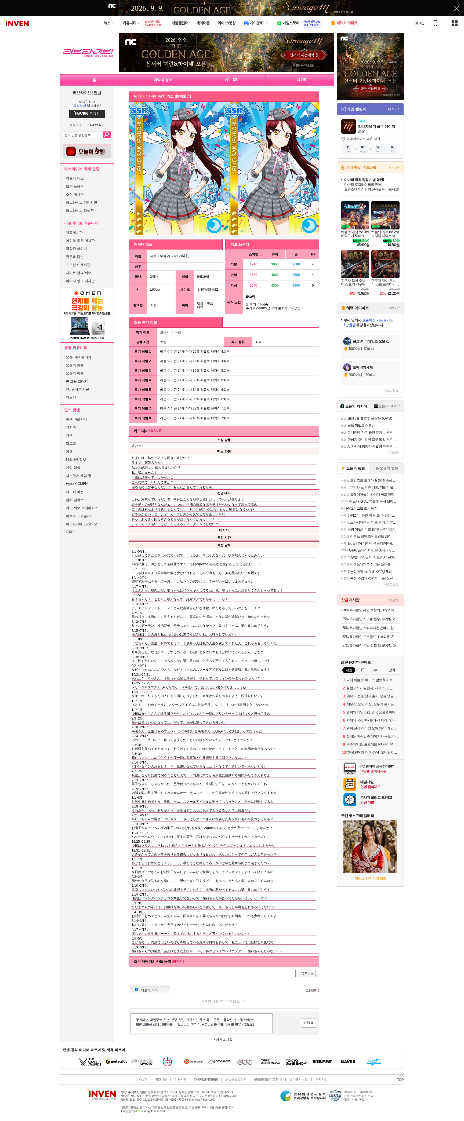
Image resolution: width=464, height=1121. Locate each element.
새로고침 (390, 390)
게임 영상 (73, 467)
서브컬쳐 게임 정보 (80, 475)
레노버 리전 (75, 492)
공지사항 (321, 1079)
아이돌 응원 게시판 (80, 240)
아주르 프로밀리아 (80, 516)
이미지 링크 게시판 (80, 281)
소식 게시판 (75, 194)
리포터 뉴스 (75, 178)
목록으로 (307, 973)
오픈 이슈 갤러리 (78, 357)
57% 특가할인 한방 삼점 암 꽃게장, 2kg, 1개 (371, 646)
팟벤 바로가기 (76, 419)
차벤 (69, 435)
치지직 (71, 427)
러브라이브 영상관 (80, 210)
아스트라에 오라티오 (81, 524)
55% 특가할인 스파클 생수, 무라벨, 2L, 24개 (371, 619)
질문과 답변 (75, 256)
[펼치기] (155, 431)
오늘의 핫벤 (75, 365)
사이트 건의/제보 (78, 273)
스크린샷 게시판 (78, 264)
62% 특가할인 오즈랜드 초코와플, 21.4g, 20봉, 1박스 (371, 637)
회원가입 (75, 124)
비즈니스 (161, 1079)
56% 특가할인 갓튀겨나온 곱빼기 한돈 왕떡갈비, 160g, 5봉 (371, 628)
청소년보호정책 (236, 1079)
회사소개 (141, 1079)
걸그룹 (71, 443)
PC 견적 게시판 (77, 389)
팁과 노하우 (75, 186)
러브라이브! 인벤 (87, 92)
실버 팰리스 (75, 500)
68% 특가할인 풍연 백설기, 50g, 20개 (368, 610)
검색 (107, 135)
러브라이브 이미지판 (81, 202)
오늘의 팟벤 (75, 373)
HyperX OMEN (77, 483)
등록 (308, 1023)
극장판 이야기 (76, 248)
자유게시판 (74, 232)
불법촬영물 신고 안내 (268, 1079)
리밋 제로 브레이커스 (82, 508)
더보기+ (394, 109)
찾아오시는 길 (298, 1079)
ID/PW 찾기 (96, 124)
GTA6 (70, 532)
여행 (69, 451)
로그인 (419, 23)
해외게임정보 (76, 459)
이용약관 (180, 1079)
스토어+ (394, 168)
